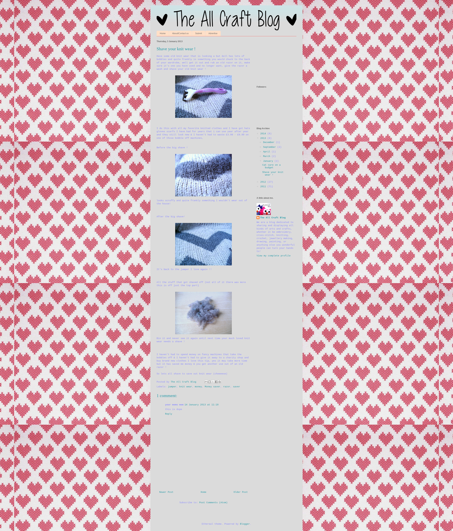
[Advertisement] (274, 59)
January (268, 161)
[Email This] (206, 382)
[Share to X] (213, 382)
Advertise (212, 33)
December (269, 142)
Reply (168, 414)
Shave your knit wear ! (272, 173)
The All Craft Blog (273, 217)
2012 (263, 182)
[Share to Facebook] (216, 382)
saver (236, 386)
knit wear (185, 386)
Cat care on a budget (271, 166)
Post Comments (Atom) (213, 502)
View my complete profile (274, 255)
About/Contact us (180, 33)
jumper (172, 386)
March (267, 156)
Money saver (212, 386)
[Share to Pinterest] (219, 382)
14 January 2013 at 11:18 (202, 404)
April (267, 151)
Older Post (241, 492)
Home (163, 33)
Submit (198, 33)
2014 (263, 133)
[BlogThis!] (209, 382)
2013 (263, 138)
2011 (263, 186)
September (270, 147)
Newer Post (166, 492)
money (198, 386)
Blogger (245, 524)
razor (226, 386)
